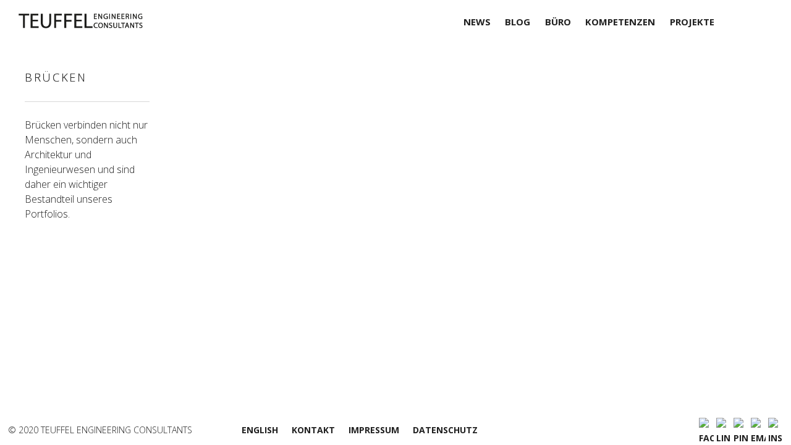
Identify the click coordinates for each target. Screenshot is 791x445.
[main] (482, 219)
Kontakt (313, 430)
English (260, 430)
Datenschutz (445, 430)
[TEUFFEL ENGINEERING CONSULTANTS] (109, 21)
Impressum (374, 430)
